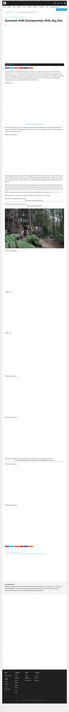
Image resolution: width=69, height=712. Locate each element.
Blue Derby (14, 553)
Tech (16, 690)
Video (16, 692)
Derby (18, 553)
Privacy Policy (28, 680)
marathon (23, 553)
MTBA (42, 553)
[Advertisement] (34, 568)
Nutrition (17, 682)
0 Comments (23, 17)
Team (6, 686)
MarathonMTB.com (5, 4)
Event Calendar (8, 675)
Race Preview (39, 124)
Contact (6, 684)
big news (15, 74)
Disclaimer (27, 678)
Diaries (16, 675)
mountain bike (37, 553)
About (6, 681)
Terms (26, 675)
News (16, 680)
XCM (45, 553)
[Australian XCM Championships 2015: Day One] (34, 25)
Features (13, 552)
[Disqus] (34, 613)
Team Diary (7, 689)
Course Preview (30, 124)
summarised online (55, 192)
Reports (16, 687)
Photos (18, 552)
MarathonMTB (29, 553)
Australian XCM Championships (22, 64)
